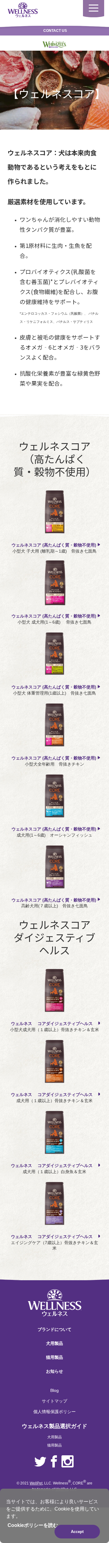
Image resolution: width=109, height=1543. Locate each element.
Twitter (40, 1462)
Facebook (54, 1462)
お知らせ (54, 1371)
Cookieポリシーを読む (33, 1525)
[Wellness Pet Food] (22, 9)
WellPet (36, 1483)
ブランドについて (54, 1329)
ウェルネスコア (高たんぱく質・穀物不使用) (54, 545)
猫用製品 (54, 1357)
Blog (54, 1390)
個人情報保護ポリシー (54, 1411)
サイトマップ (54, 1401)
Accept (77, 1531)
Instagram (67, 1462)
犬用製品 (54, 1343)
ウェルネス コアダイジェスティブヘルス (54, 1023)
